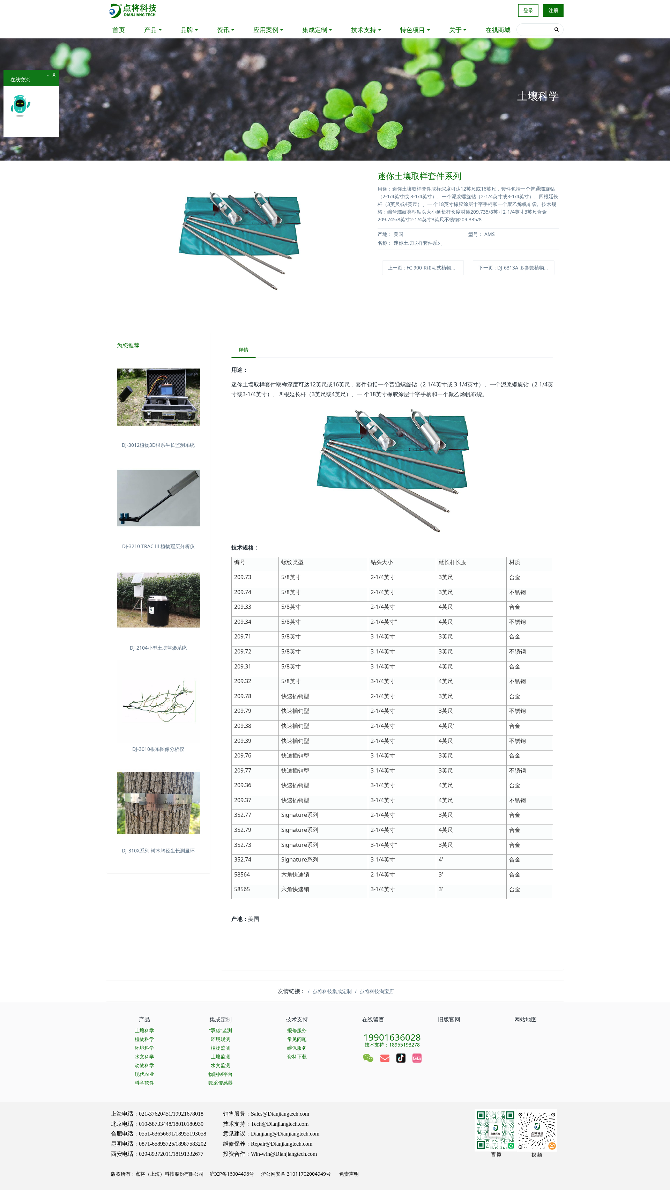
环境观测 (220, 1039)
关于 (455, 29)
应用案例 (265, 29)
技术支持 (363, 29)
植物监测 (220, 1047)
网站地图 (525, 1019)
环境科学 (144, 1047)
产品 (150, 29)
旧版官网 (449, 1019)
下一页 (516, 267)
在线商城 (498, 29)
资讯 (223, 29)
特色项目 (412, 29)
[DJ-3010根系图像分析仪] (158, 701)
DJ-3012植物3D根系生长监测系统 (158, 445)
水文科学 (144, 1056)
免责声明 (348, 1173)
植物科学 (144, 1039)
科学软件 (144, 1082)
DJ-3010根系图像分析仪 (158, 749)
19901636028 (392, 1035)
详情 (243, 349)
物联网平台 (220, 1074)
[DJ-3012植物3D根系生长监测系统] (158, 397)
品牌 (186, 29)
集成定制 (314, 29)
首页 (118, 29)
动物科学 (144, 1065)
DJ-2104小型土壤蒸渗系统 (158, 647)
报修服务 (297, 1030)
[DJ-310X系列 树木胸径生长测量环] (158, 802)
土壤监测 (220, 1056)
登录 (528, 10)
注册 (553, 10)
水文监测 (220, 1065)
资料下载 (297, 1056)
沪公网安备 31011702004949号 (296, 1173)
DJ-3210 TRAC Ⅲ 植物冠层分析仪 (158, 546)
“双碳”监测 (220, 1030)
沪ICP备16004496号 (231, 1173)
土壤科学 (144, 1030)
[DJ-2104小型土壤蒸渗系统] (158, 600)
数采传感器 (220, 1082)
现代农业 (144, 1074)
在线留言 (373, 1019)
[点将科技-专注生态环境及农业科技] (133, 10)
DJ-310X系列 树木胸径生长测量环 (158, 850)
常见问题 (297, 1039)
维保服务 (297, 1047)
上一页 (426, 267)
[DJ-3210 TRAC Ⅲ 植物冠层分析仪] (158, 498)
